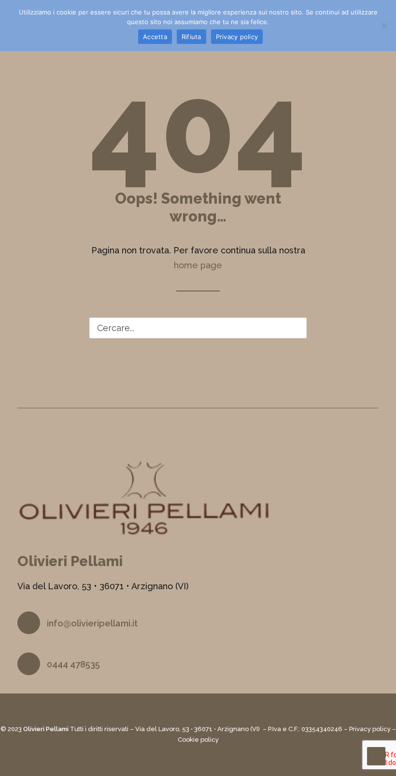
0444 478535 (73, 664)
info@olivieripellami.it (92, 623)
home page (198, 265)
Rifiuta (191, 37)
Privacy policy (370, 729)
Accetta (155, 37)
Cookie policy (198, 739)
